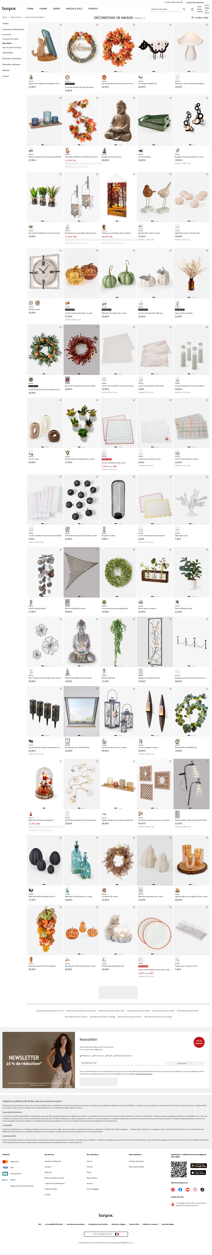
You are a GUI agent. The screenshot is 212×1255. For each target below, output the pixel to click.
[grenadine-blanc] (140, 960)
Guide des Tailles (51, 1189)
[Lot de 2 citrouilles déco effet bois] (155, 273)
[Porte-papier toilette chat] (155, 47)
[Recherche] (184, 9)
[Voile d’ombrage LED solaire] (82, 572)
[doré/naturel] (177, 890)
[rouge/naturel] (30, 814)
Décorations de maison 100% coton (112, 1011)
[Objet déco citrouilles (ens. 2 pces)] (118, 273)
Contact (47, 1194)
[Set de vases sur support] (155, 572)
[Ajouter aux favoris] (60, 24)
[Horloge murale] (45, 273)
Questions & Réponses (53, 1161)
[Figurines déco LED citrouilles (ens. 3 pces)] (82, 930)
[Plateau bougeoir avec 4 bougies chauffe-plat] (45, 120)
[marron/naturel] (37, 303)
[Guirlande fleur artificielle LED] (191, 711)
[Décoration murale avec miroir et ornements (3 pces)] (155, 784)
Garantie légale (168, 1224)
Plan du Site (134, 1224)
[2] (45, 71)
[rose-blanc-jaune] (30, 529)
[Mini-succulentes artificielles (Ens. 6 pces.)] (82, 423)
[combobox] (165, 9)
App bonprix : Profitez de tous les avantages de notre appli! (188, 1156)
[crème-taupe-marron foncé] (30, 453)
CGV (39, 1224)
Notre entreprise (135, 1155)
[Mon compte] (192, 9)
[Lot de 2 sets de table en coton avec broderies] (118, 349)
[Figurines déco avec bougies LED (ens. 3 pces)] (191, 860)
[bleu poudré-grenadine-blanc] (104, 453)
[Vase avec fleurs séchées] (191, 273)
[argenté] (177, 814)
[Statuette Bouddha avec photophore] (82, 642)
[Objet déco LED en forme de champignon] (191, 47)
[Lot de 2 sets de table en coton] (155, 423)
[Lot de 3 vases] (45, 423)
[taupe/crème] (30, 602)
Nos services (49, 1155)
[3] (48, 71)
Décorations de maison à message (102, 1017)
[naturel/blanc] (140, 227)
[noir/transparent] (140, 672)
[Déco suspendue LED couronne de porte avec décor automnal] (118, 47)
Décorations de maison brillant (138, 1011)
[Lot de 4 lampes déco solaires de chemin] (191, 349)
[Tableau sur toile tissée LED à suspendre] (118, 197)
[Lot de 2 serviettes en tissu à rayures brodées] (45, 499)
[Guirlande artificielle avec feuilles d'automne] (82, 120)
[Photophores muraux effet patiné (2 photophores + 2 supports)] (82, 197)
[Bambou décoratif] (118, 642)
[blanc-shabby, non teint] (177, 960)
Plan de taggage (92, 1189)
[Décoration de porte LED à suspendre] (45, 930)
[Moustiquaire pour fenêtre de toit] (82, 711)
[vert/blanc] (104, 602)
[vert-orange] (30, 380)
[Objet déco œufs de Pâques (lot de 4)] (45, 860)
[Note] (144, 18)
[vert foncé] (177, 602)
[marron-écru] (177, 303)
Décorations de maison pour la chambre (81, 1011)
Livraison (48, 1167)
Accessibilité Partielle (54, 1224)
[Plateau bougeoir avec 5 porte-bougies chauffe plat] (118, 784)
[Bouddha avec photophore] (118, 120)
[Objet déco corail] (191, 499)
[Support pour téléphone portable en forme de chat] (45, 47)
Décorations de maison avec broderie (158, 1017)
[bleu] (67, 890)
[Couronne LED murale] (118, 860)
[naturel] (30, 77)
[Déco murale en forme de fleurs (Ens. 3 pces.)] (45, 642)
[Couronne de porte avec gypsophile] (118, 572)
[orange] (104, 77)
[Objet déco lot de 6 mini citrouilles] (191, 197)
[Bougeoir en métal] (118, 499)
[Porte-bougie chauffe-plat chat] (118, 930)
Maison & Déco (92, 1178)
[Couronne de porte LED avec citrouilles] (82, 47)
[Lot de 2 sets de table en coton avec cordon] (155, 930)
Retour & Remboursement (54, 1178)
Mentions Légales (119, 1224)
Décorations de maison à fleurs (76, 1017)
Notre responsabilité (136, 1167)
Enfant (89, 1172)
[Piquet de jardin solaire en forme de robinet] (191, 784)
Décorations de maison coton (188, 1011)
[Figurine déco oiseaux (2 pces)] (155, 197)
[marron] (140, 741)
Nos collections (92, 1155)
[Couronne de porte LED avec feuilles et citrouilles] (45, 349)
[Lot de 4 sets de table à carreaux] (191, 423)
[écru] (140, 303)
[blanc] (177, 77)
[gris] (104, 151)
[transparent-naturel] (67, 814)
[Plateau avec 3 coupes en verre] (191, 930)
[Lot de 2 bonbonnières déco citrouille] (82, 273)
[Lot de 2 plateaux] (155, 120)
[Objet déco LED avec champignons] (45, 784)
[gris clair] (177, 380)
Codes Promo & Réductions (55, 1183)
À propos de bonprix (136, 1161)
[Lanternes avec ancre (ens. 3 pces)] (118, 711)
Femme (89, 1161)
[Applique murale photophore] (155, 642)
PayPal (12, 1180)
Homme (90, 1167)
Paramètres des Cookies (98, 1224)
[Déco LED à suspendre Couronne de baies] (82, 349)
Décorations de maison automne (130, 1017)
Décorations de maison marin (163, 1011)
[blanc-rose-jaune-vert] (177, 453)
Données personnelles (144, 1074)
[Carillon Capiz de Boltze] (45, 572)
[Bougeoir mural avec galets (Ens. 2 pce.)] (191, 120)
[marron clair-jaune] (67, 303)
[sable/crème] (140, 380)
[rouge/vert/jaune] (67, 151)
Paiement (6, 1155)
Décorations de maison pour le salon (50, 1011)
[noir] (140, 77)
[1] (42, 71)
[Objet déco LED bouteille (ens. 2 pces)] (82, 860)
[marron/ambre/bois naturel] (104, 814)
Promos (90, 1183)
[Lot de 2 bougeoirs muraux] (155, 711)
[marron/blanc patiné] (67, 227)
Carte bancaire (15, 1174)
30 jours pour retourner (195, 2)
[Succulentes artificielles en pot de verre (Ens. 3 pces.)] (45, 197)
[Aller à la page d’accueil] (14, 9)
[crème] (177, 227)
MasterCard (14, 1161)
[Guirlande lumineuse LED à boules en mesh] (82, 499)
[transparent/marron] (140, 602)
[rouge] (67, 380)
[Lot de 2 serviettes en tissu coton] (118, 423)
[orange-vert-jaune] (30, 960)
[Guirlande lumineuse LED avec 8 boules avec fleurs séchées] (82, 784)
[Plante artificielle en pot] (191, 572)
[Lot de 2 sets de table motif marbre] (155, 349)
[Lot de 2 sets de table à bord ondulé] (155, 499)
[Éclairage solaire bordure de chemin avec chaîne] (191, 642)
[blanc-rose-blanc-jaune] (140, 529)
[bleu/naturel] (30, 151)
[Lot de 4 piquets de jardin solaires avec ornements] (45, 711)
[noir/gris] (177, 151)
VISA (12, 1167)
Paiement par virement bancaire (22, 1186)
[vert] (140, 151)
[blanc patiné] (30, 303)
